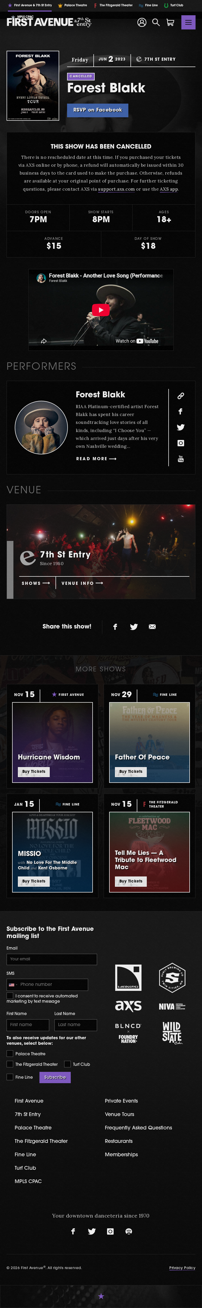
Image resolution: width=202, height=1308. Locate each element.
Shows (31, 584)
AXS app (169, 189)
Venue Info (78, 584)
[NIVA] (172, 1006)
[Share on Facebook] (115, 627)
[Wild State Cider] (172, 1033)
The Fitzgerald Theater (36, 1065)
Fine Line (23, 1078)
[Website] (180, 396)
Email (12, 949)
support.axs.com (116, 189)
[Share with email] (152, 627)
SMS (10, 974)
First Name (17, 1014)
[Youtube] (180, 459)
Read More (92, 459)
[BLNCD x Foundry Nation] (128, 1033)
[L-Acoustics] (128, 978)
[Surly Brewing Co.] (172, 978)
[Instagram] (180, 443)
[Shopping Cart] (170, 22)
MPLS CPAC (28, 1181)
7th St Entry (28, 1114)
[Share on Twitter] (133, 627)
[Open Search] (156, 22)
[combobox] (13, 985)
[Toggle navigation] (188, 22)
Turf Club (81, 1065)
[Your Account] (142, 22)
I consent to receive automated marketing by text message (42, 999)
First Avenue (29, 1101)
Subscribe (55, 1078)
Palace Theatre (30, 1054)
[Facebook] (180, 411)
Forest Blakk (100, 395)
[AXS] (128, 1006)
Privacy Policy (182, 1268)
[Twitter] (180, 427)
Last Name (64, 1014)
